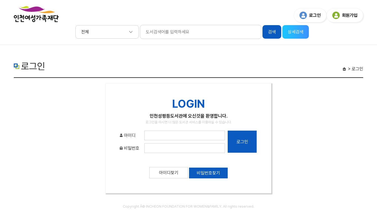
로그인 (315, 15)
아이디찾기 (168, 172)
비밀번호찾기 (208, 173)
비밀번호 (131, 148)
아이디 (129, 135)
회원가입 (349, 15)
